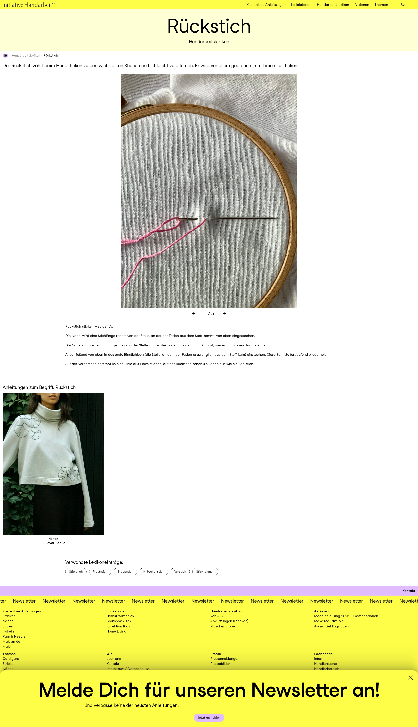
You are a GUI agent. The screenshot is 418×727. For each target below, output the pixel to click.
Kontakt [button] (408, 591)
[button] (403, 5)
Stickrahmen (205, 571)
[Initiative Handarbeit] (31, 4)
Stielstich (246, 364)
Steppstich (125, 571)
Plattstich (100, 571)
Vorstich (180, 571)
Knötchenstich (153, 571)
